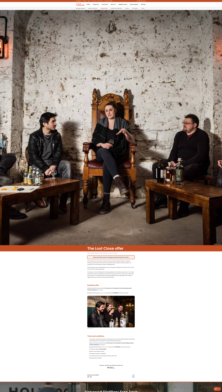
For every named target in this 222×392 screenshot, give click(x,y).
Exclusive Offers (104, 8)
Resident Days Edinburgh (116, 8)
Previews (127, 8)
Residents (84, 0)
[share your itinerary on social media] (133, 375)
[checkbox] (88, 377)
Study (89, 0)
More (143, 8)
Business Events (100, 0)
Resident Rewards (80, 8)
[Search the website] (137, 1)
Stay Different (78, 0)
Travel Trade (93, 0)
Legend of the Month (92, 8)
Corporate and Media (108, 0)
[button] (133, 375)
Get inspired (135, 8)
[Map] (139, 1)
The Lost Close (103, 292)
